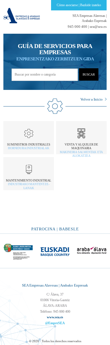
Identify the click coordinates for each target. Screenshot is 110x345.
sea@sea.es (98, 26)
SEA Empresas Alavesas (89, 18)
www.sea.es (55, 317)
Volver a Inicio (91, 99)
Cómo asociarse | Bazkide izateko (79, 5)
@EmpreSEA (55, 323)
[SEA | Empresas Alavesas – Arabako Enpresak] (21, 15)
